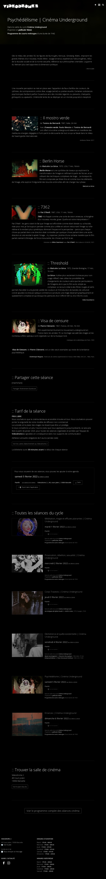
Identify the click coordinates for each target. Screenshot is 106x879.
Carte (79, 482)
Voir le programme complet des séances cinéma (53, 810)
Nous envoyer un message (12, 852)
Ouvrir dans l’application (29, 487)
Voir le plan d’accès (20, 787)
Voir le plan (7, 845)
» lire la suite (90, 69)
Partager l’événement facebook (24, 388)
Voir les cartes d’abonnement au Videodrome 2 (30, 444)
